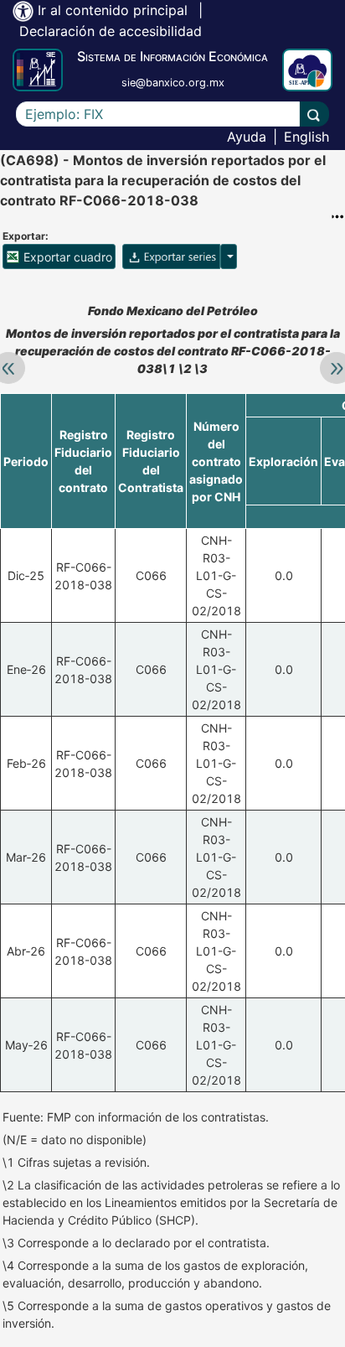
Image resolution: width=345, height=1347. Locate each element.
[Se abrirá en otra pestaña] (307, 70)
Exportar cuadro (66, 257)
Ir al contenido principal (113, 10)
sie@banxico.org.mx (172, 82)
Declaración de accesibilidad (110, 31)
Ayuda (246, 136)
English (306, 136)
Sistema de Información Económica (172, 57)
